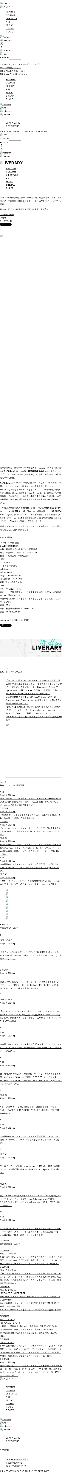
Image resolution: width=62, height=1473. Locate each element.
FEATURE (11, 12)
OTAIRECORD (7, 214)
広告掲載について (14, 1463)
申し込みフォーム (14, 589)
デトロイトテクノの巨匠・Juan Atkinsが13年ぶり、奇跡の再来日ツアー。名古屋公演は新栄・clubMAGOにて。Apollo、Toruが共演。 (30, 1169)
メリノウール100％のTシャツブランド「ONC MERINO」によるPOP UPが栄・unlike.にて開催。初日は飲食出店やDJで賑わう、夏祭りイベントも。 (31, 955)
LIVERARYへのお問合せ (17, 1459)
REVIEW (10, 1410)
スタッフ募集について (16, 1466)
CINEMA (10, 28)
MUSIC (9, 25)
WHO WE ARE (13, 123)
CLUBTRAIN (6, 221)
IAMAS (3, 218)
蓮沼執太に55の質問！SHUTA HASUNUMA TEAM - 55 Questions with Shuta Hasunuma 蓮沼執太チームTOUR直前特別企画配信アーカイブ (34, 700)
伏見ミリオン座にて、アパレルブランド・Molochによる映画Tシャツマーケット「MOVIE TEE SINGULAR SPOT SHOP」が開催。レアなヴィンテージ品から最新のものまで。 (30, 985)
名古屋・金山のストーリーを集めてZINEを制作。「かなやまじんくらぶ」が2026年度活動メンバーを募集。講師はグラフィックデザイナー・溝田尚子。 (31, 1047)
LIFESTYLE (11, 19)
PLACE (9, 32)
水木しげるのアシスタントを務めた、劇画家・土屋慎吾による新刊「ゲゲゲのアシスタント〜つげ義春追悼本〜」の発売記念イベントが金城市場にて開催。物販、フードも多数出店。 (30, 1232)
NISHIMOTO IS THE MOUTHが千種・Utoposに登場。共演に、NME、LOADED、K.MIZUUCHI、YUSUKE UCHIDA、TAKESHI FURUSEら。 (29, 1110)
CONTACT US (12, 126)
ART (8, 22)
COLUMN (10, 15)
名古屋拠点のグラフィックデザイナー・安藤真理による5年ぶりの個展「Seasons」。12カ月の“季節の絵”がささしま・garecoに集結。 (30, 1139)
